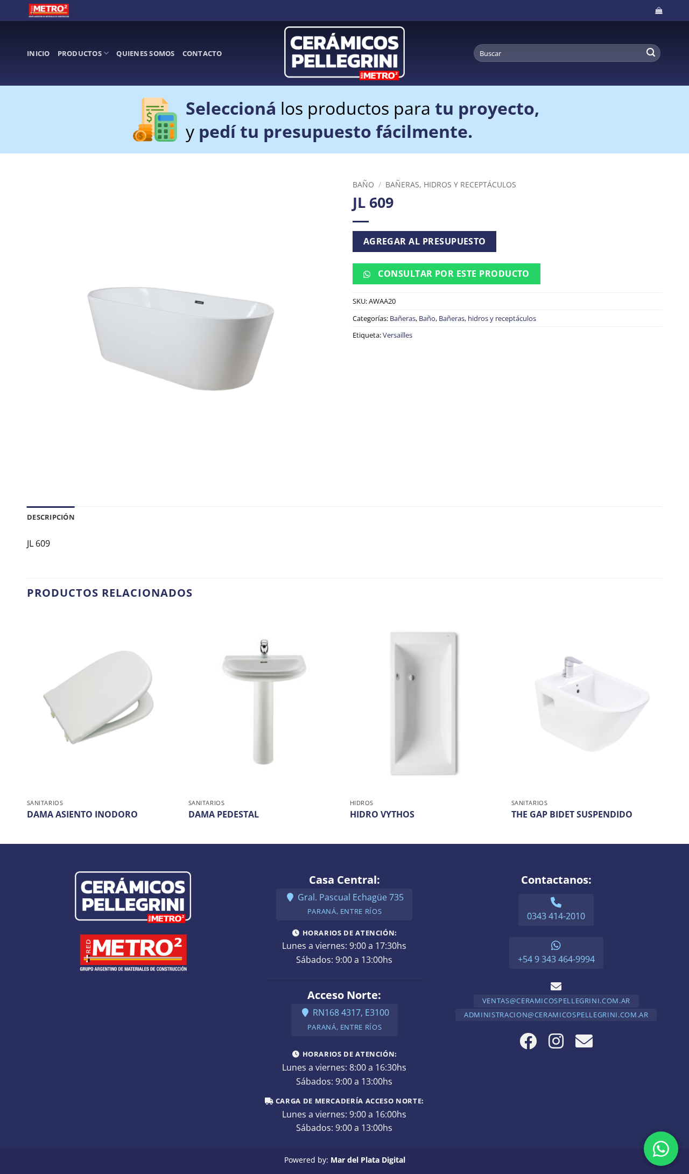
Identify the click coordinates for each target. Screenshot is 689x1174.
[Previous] (27, 727)
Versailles (397, 335)
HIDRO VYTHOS (382, 814)
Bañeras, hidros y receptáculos (450, 184)
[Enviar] (651, 53)
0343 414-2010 (556, 916)
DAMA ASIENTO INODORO (82, 814)
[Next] (661, 727)
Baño (363, 184)
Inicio (38, 53)
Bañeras (403, 318)
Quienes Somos (145, 53)
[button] (658, 10)
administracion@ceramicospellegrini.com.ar (556, 1014)
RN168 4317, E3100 (348, 1019)
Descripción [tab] (51, 517)
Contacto (202, 53)
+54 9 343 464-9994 (556, 959)
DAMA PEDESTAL (223, 814)
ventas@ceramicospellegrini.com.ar (556, 1000)
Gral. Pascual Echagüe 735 (350, 904)
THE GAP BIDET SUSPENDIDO (571, 814)
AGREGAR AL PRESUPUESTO (424, 241)
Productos (80, 53)
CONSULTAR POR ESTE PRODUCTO (453, 273)
